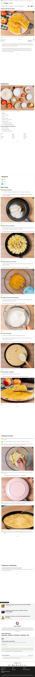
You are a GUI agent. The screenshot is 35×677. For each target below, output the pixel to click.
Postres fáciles (10, 635)
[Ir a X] (30, 6)
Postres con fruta (16, 635)
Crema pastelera (16, 0)
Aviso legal (13, 669)
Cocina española (23, 635)
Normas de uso (30, 655)
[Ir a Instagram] (31, 6)
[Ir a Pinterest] (20, 665)
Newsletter (2, 669)
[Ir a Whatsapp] (33, 6)
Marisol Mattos (3, 39)
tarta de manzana (5, 43)
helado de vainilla (8, 570)
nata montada (16, 569)
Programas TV (11, 6)
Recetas (2, 6)
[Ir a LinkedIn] (14, 665)
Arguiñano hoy (5, 0)
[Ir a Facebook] (28, 6)
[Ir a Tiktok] (18, 665)
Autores (13, 667)
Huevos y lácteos (4, 635)
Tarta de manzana (29, 0)
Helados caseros (10, 0)
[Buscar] (32, 3)
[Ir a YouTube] (16, 665)
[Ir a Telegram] (24, 665)
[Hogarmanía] (9, 3)
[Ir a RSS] (25, 665)
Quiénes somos (3, 667)
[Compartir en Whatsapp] (2, 40)
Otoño (28, 635)
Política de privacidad (26, 669)
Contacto (24, 667)
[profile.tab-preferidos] (1, 40)
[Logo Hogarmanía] (17, 663)
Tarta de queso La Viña (22, 0)
